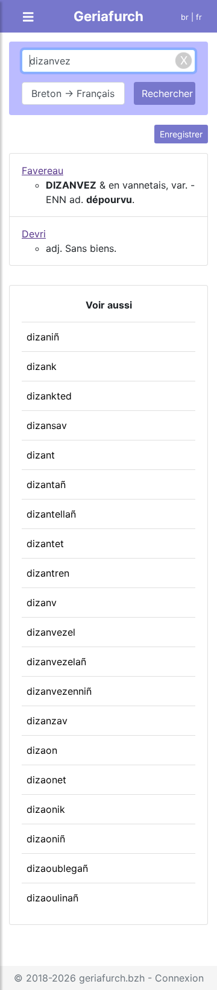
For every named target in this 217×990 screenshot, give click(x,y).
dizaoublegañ (57, 868)
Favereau (42, 170)
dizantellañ (51, 514)
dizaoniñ (46, 839)
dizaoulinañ (52, 898)
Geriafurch (108, 16)
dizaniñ (43, 337)
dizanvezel (51, 632)
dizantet (45, 543)
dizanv (42, 603)
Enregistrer (181, 134)
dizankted (49, 396)
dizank (42, 366)
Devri (34, 234)
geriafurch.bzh (112, 978)
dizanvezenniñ (59, 691)
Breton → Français (73, 93)
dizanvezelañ (56, 662)
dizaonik (46, 809)
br (185, 17)
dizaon (42, 750)
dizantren (48, 573)
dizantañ (46, 484)
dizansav (47, 425)
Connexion (179, 978)
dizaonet (46, 780)
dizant (41, 455)
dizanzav (47, 721)
